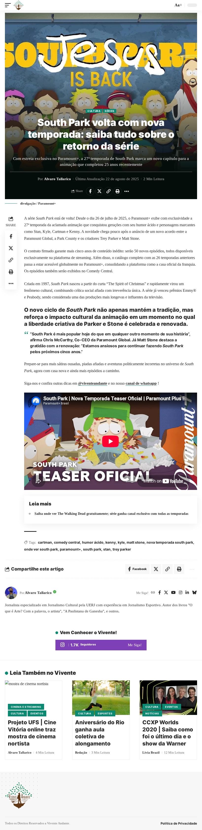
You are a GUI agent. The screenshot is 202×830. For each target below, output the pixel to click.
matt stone (136, 542)
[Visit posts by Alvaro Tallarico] (11, 593)
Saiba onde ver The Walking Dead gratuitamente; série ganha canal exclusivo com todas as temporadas (111, 514)
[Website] (153, 592)
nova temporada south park (170, 542)
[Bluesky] (194, 592)
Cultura (94, 110)
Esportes (105, 713)
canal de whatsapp (141, 383)
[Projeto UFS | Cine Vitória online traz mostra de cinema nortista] (33, 697)
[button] (9, 5)
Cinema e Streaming (26, 706)
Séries (110, 110)
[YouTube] (173, 592)
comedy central (67, 542)
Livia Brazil (151, 752)
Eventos (37, 713)
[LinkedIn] (187, 592)
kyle (121, 542)
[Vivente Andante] (18, 5)
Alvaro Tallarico (57, 179)
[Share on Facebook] (90, 191)
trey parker (122, 549)
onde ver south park (41, 549)
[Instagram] (180, 592)
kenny (110, 542)
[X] (166, 592)
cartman (45, 542)
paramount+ (70, 549)
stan (107, 549)
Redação (81, 752)
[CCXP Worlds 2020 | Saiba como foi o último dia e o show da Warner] (168, 697)
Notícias (152, 713)
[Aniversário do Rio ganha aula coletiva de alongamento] (101, 697)
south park (92, 549)
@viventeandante (92, 383)
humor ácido (92, 542)
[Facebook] (159, 592)
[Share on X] (99, 191)
